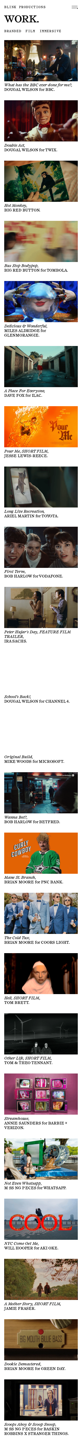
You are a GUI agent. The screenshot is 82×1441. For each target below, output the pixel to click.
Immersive (50, 31)
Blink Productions (25, 7)
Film (30, 31)
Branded (12, 31)
